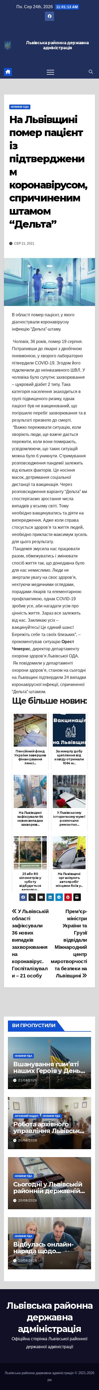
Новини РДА (23, 1055)
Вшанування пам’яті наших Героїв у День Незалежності (46, 1070)
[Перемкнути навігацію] (50, 71)
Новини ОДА (20, 106)
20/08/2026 (27, 1140)
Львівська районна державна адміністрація (57, 45)
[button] (91, 72)
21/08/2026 (27, 1080)
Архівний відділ (26, 1115)
